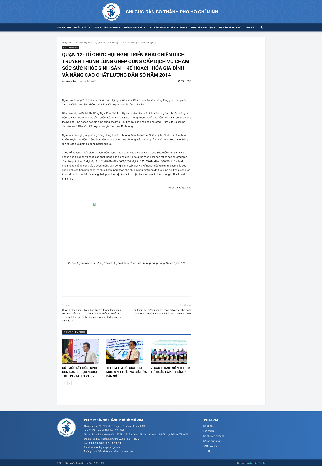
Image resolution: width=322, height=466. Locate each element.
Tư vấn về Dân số (230, 27)
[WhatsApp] (88, 88)
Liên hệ (249, 27)
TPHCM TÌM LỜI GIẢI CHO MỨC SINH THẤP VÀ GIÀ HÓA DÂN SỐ (126, 372)
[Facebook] (65, 88)
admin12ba (71, 81)
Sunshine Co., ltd (257, 462)
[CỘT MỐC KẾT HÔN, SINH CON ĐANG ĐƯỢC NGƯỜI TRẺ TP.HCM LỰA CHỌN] (82, 351)
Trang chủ (64, 27)
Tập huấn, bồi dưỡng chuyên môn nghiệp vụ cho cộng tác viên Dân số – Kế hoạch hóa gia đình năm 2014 (161, 312)
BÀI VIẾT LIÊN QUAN (74, 332)
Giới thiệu (81, 27)
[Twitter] (73, 88)
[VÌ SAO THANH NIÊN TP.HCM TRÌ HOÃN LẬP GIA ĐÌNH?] (171, 351)
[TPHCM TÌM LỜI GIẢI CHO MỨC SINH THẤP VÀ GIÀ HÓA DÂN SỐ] (126, 351)
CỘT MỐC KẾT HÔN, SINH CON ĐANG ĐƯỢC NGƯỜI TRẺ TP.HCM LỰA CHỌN (79, 372)
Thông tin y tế (133, 27)
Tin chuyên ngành (106, 27)
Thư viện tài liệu (202, 27)
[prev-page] (64, 383)
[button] (261, 27)
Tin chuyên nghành (83, 42)
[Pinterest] (80, 88)
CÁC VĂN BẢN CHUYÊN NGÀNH (167, 27)
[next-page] (69, 383)
